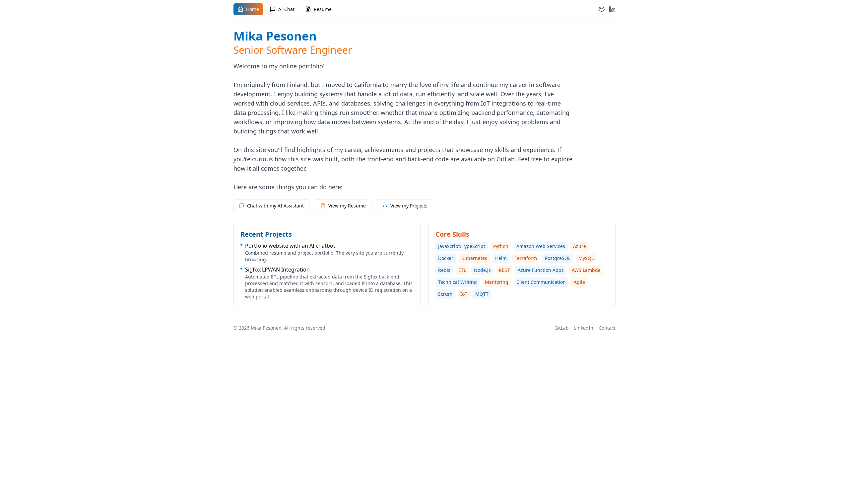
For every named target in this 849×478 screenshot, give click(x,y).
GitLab (562, 328)
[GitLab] (601, 9)
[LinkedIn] (612, 9)
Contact (607, 328)
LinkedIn (583, 328)
